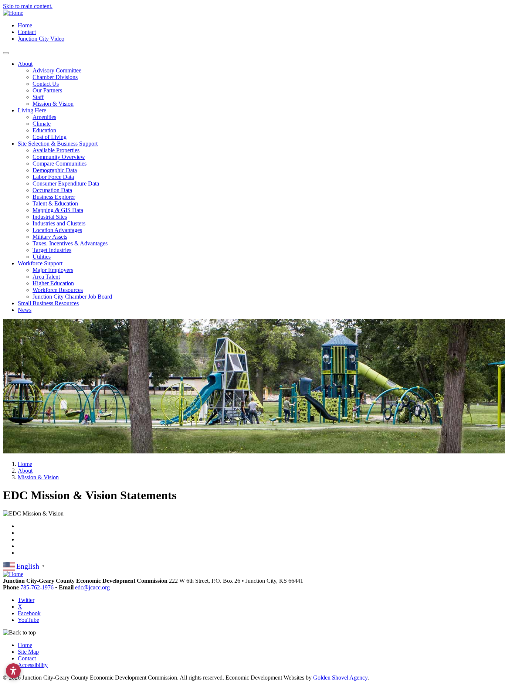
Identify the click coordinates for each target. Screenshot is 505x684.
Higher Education (53, 283)
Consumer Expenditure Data (66, 183)
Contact (27, 32)
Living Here (32, 110)
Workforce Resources (58, 290)
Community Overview (59, 157)
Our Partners (47, 90)
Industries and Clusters (59, 223)
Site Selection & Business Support (58, 143)
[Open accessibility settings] (13, 670)
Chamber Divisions (55, 77)
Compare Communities (60, 163)
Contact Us (46, 84)
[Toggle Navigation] (6, 53)
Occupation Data (52, 190)
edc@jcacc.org (92, 587)
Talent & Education (55, 203)
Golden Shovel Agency (340, 677)
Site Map (28, 652)
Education (44, 130)
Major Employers (53, 270)
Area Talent (46, 276)
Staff (38, 97)
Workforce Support (40, 263)
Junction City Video (41, 38)
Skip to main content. (27, 6)
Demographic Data (55, 170)
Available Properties (56, 150)
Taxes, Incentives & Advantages (70, 243)
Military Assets (50, 237)
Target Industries (52, 250)
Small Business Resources (48, 303)
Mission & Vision (53, 104)
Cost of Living (50, 137)
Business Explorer (54, 197)
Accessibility (33, 665)
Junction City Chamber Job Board (72, 296)
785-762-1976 (37, 587)
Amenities (44, 117)
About (25, 64)
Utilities (42, 256)
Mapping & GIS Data (58, 210)
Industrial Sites (50, 217)
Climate (42, 123)
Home (25, 25)
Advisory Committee (57, 70)
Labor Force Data (53, 177)
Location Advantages (57, 230)
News (24, 310)
